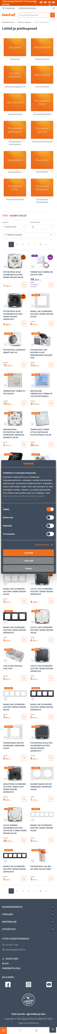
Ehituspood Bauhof (8, 22)
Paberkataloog (11, 968)
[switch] (50, 517)
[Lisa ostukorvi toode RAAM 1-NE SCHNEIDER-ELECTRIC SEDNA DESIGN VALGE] (51, 323)
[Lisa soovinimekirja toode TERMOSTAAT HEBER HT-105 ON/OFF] (5, 386)
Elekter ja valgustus (24, 22)
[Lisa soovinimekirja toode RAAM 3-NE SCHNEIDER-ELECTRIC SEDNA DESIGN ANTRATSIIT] (5, 622)
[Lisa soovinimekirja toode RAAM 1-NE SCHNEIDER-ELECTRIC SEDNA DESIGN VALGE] (32, 306)
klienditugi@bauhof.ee (15, 949)
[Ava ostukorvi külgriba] (52, 1029)
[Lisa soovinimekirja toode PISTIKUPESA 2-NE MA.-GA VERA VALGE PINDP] (32, 861)
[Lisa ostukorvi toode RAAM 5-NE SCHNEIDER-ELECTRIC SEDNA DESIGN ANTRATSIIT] (24, 878)
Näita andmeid (42, 545)
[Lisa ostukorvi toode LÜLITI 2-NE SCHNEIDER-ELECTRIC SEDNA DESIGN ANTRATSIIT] (51, 678)
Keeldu (28, 568)
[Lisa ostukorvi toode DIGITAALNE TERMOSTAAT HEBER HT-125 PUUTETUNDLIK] (51, 403)
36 (40, 244)
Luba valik (28, 560)
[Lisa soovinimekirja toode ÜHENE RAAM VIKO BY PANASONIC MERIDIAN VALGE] (5, 737)
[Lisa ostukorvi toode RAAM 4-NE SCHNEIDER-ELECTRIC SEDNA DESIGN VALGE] (24, 716)
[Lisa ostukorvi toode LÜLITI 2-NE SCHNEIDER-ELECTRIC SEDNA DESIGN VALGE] (51, 639)
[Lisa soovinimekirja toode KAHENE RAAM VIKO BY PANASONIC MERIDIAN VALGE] (32, 779)
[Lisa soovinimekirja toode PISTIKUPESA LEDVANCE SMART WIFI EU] (5, 344)
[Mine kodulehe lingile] (8, 15)
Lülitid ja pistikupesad (41, 22)
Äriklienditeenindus (27, 8)
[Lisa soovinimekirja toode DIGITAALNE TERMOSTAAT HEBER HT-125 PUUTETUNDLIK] (32, 386)
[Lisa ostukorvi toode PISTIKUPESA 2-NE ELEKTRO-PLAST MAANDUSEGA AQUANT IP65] (51, 364)
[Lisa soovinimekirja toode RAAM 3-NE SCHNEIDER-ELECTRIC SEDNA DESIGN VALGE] (5, 583)
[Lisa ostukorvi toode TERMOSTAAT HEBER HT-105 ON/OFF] (24, 403)
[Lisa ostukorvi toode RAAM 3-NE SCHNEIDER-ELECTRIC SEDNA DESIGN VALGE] (24, 601)
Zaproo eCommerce (29, 1023)
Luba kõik (28, 553)
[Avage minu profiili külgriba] (36, 1030)
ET (54, 8)
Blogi (5, 963)
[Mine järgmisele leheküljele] (46, 244)
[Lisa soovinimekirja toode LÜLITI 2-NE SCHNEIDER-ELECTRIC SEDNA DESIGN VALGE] (32, 622)
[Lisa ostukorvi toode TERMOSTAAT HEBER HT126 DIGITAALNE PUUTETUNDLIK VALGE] (51, 444)
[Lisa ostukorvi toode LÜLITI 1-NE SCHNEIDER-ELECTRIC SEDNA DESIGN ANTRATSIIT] (51, 601)
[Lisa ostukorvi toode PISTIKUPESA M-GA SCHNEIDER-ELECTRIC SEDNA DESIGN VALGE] (24, 285)
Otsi (52, 15)
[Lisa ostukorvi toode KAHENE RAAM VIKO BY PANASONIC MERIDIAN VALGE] (51, 799)
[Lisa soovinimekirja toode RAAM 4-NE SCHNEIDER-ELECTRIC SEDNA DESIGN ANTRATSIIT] (32, 699)
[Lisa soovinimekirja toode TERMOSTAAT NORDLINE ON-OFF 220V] (32, 267)
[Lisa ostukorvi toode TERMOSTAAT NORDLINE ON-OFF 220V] (51, 285)
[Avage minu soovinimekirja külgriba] (19, 1030)
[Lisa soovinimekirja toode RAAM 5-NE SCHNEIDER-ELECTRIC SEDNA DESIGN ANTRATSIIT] (5, 861)
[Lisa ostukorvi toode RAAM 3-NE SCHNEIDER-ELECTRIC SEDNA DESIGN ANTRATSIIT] (24, 639)
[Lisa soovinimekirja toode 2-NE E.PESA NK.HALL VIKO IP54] (5, 660)
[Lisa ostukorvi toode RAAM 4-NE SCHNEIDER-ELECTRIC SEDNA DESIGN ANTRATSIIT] (51, 716)
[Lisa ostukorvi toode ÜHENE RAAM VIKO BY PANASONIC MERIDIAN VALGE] (24, 757)
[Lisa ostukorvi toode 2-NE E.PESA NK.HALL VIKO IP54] (24, 678)
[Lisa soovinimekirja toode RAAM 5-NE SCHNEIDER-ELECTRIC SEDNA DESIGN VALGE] (32, 820)
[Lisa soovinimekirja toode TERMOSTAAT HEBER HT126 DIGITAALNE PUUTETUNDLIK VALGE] (32, 424)
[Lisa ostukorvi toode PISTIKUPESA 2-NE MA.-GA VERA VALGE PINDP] (51, 878)
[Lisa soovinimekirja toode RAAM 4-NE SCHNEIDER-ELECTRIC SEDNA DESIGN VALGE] (5, 699)
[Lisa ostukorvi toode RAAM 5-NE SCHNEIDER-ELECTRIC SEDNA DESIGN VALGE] (51, 840)
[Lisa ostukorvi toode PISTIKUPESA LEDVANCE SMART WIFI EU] (24, 364)
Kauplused (10, 8)
